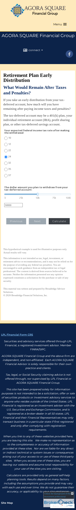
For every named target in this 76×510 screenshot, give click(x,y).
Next (37, 221)
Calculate (59, 221)
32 (9, 163)
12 (9, 144)
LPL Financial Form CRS (17, 334)
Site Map (7, 502)
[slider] (37, 194)
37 (9, 175)
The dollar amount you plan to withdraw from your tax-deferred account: (36, 188)
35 (9, 169)
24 (9, 156)
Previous (16, 221)
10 (9, 138)
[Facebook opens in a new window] (69, 56)
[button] (60, 24)
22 (9, 150)
